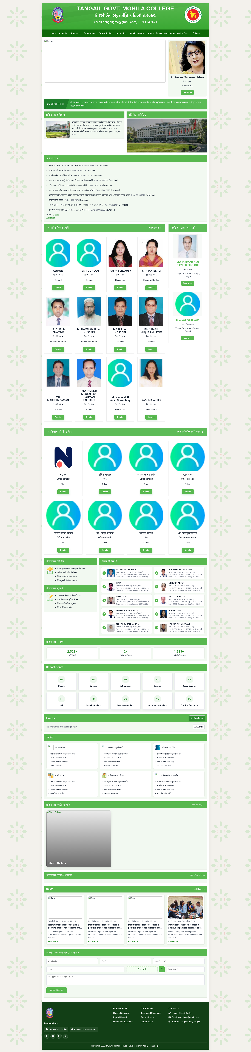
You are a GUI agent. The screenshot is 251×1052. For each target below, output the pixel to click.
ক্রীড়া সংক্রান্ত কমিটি (64, 198)
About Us (63, 33)
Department (89, 33)
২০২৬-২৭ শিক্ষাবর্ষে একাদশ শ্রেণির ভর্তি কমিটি (73, 164)
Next (57, 212)
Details (58, 286)
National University (121, 1011)
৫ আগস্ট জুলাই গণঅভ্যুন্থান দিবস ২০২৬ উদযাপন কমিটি (77, 208)
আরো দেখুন (155, 226)
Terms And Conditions (151, 1011)
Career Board (147, 1020)
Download (103, 164)
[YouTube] (52, 1034)
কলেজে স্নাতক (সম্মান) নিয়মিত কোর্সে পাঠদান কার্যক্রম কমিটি (78, 178)
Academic (75, 33)
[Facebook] (46, 1034)
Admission (121, 33)
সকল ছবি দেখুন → (198, 803)
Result (159, 33)
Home (53, 33)
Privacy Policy (147, 1015)
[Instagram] (65, 1034)
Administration (137, 33)
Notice (151, 33)
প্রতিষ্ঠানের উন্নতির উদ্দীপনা (58, 756)
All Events (197, 716)
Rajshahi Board (120, 1015)
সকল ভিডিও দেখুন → (197, 873)
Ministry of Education (123, 1020)
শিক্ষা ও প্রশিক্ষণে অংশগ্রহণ (59, 760)
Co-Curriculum (106, 33)
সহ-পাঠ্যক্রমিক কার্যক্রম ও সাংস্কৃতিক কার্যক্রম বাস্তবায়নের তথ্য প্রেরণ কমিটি (83, 203)
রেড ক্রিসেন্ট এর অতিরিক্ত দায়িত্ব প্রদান (70, 173)
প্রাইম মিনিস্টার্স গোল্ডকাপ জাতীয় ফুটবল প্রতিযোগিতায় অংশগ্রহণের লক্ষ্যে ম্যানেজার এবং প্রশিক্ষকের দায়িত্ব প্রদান (97, 193)
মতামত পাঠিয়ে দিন (56, 988)
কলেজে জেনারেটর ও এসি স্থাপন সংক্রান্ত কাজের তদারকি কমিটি (79, 188)
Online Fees (182, 33)
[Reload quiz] (162, 968)
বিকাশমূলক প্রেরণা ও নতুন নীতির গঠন (62, 752)
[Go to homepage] (58, 14)
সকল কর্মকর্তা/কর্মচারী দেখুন (189, 430)
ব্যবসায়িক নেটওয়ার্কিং (57, 764)
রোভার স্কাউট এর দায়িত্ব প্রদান (67, 168)
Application (169, 33)
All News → (200, 887)
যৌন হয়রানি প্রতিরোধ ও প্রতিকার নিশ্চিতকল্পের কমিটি (76, 183)
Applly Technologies (151, 1044)
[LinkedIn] (59, 1034)
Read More (187, 92)
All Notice (50, 216)
